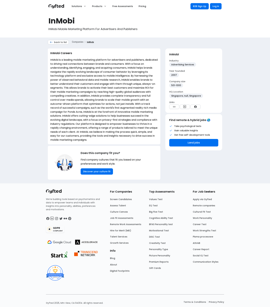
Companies (77, 42)
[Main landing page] (57, 6)
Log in (215, 6)
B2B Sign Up (199, 6)
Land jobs (194, 142)
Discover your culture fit (96, 171)
